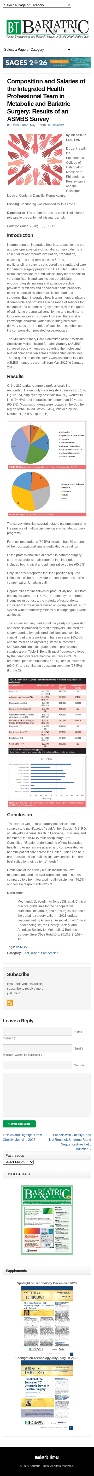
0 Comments (56, 125)
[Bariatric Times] (47, 38)
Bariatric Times (47, 1457)
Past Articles (49, 953)
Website (79, 1065)
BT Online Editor (17, 125)
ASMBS (21, 947)
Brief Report (30, 953)
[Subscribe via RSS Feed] (10, 1003)
